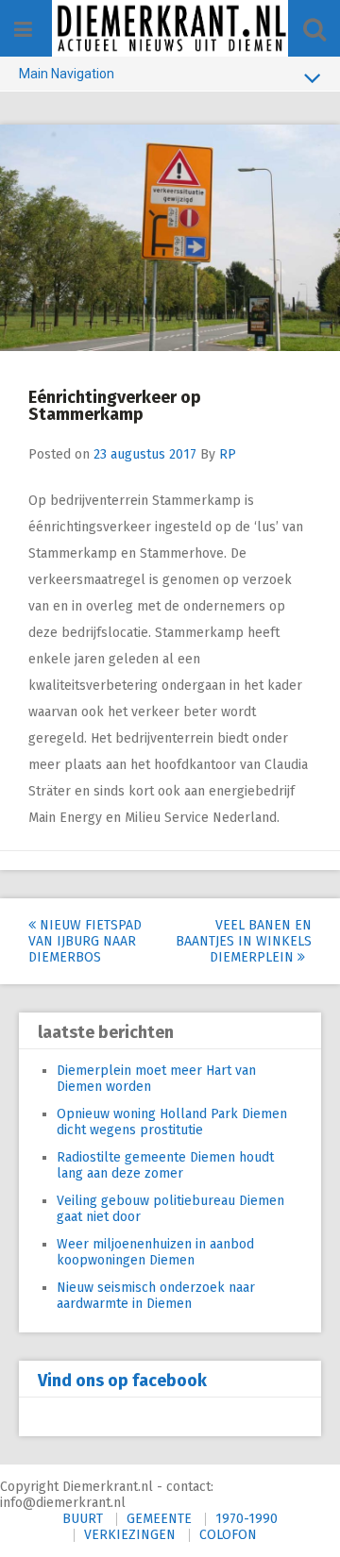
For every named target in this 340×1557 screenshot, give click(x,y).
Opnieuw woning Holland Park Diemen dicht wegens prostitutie (172, 1122)
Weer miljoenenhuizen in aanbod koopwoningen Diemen (155, 1252)
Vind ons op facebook (122, 1380)
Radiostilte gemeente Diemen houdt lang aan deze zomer (165, 1165)
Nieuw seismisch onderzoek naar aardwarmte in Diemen (156, 1296)
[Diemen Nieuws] (170, 28)
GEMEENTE (159, 1519)
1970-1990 (246, 1519)
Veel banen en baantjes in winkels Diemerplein (244, 941)
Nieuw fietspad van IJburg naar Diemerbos (85, 941)
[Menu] (23, 30)
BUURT (82, 1519)
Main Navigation (66, 73)
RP (227, 454)
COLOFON (228, 1535)
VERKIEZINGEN (130, 1535)
